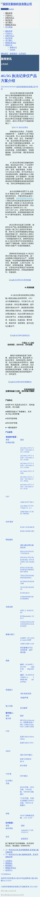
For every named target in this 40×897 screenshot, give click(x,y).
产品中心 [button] (8, 15)
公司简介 (8, 861)
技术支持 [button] (8, 20)
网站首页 (8, 13)
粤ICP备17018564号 (8, 891)
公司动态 (22, 53)
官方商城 (8, 27)
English (11, 9)
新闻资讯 (13, 53)
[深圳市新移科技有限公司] (16, 4)
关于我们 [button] (8, 22)
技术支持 (8, 38)
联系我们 (8, 865)
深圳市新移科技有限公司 (26, 87)
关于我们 (8, 40)
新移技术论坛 (10, 43)
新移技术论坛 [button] (10, 25)
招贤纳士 (8, 863)
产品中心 (8, 33)
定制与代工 (9, 36)
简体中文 (4, 9)
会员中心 (8, 870)
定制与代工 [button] (9, 18)
